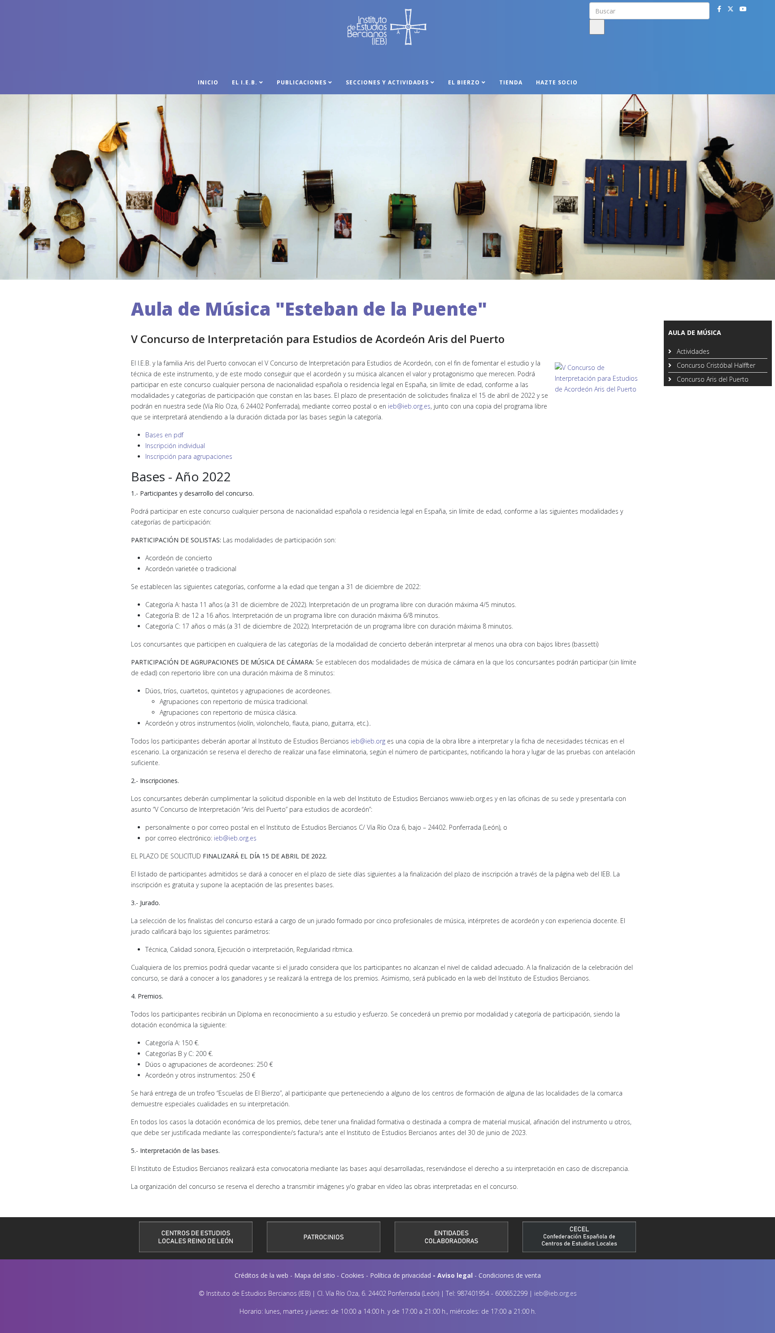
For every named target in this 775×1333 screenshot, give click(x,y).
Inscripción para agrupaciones (188, 456)
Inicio (208, 82)
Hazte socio (557, 82)
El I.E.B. (244, 82)
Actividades (692, 351)
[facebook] (719, 8)
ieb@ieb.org (368, 741)
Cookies (352, 1275)
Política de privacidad (400, 1275)
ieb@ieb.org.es (409, 406)
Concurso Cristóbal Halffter (715, 365)
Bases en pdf (164, 435)
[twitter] (730, 8)
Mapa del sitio (314, 1275)
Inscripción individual (175, 445)
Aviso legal (455, 1275)
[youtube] (743, 8)
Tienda (510, 82)
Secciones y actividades (387, 82)
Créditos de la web (261, 1275)
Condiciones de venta (510, 1275)
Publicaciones (302, 82)
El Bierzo (464, 82)
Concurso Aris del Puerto (712, 379)
